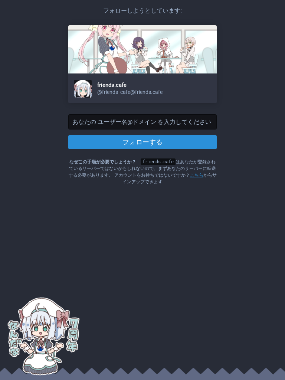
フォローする (142, 142)
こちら (196, 175)
